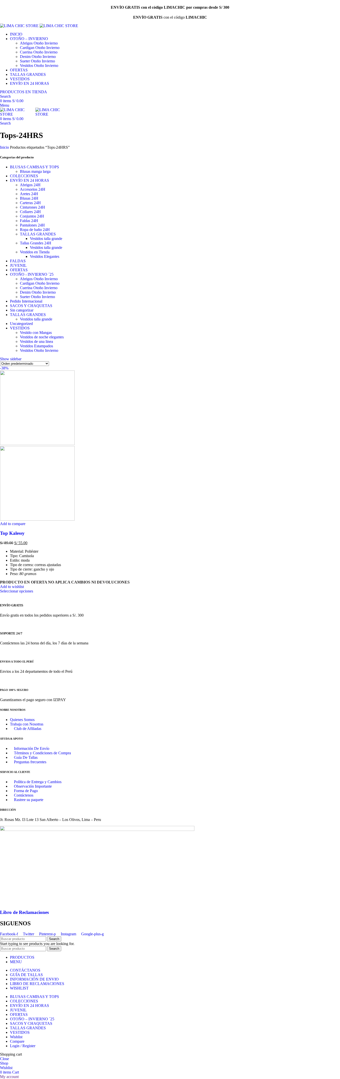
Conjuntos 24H (32, 216)
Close (4, 1059)
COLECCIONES (24, 176)
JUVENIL (18, 265)
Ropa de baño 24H (35, 229)
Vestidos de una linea (36, 341)
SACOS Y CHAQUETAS (31, 306)
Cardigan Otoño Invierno (39, 47)
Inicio (5, 147)
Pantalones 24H (32, 225)
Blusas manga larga (35, 171)
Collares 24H (30, 212)
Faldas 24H (29, 221)
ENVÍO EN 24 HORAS (29, 180)
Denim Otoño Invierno (38, 56)
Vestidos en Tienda (35, 252)
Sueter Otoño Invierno (37, 61)
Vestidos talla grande (46, 238)
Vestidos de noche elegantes (42, 337)
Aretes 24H (29, 194)
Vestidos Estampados (36, 346)
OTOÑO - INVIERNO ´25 (32, 274)
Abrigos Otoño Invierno (39, 43)
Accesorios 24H (32, 189)
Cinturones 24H (32, 207)
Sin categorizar (21, 310)
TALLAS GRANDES (38, 234)
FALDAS (18, 261)
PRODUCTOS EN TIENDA (23, 92)
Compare (17, 1041)
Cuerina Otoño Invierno (38, 52)
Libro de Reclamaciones (24, 912)
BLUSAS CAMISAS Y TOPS (34, 167)
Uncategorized (21, 323)
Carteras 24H (30, 203)
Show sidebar (10, 359)
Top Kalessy (12, 533)
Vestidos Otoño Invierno (39, 65)
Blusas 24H (29, 198)
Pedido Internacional (26, 301)
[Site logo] (20, 26)
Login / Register (22, 1046)
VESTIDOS (20, 328)
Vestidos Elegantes (44, 256)
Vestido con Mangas (36, 332)
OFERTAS (19, 270)
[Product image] (37, 519)
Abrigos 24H (30, 185)
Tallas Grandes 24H (35, 243)
